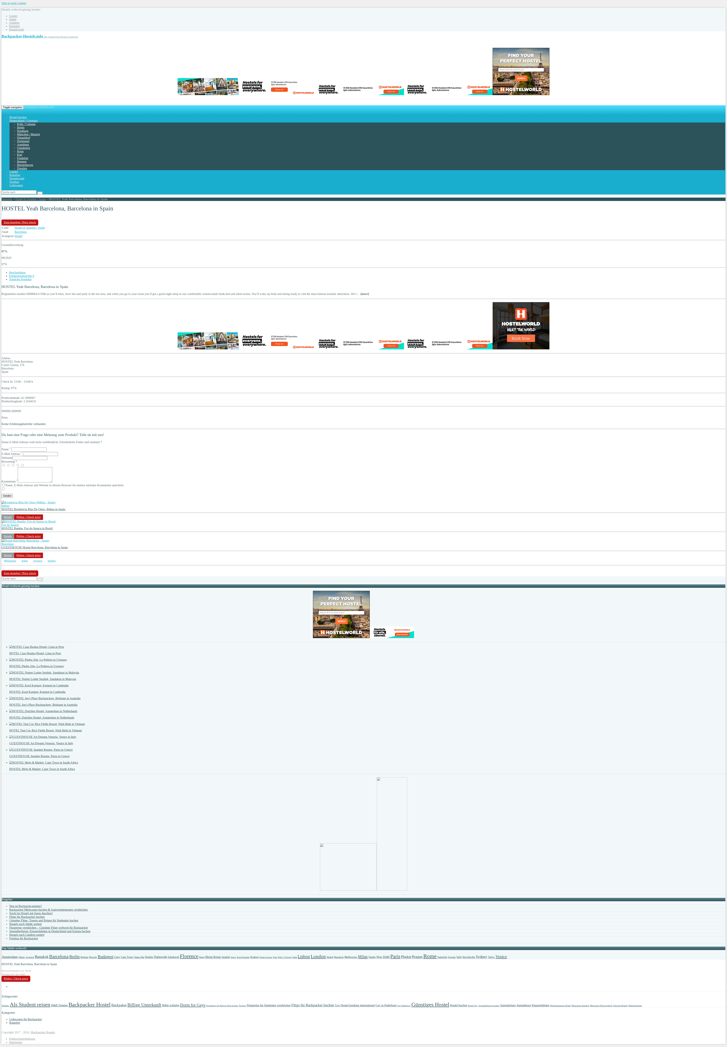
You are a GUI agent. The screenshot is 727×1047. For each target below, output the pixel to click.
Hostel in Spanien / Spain (30, 199)
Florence (189, 956)
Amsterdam (10, 957)
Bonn (20, 151)
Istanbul (226, 957)
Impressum (15, 1042)
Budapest (105, 956)
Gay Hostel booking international (355, 1005)
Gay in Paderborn (386, 1005)
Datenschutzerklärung (22, 1038)
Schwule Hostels (620, 1006)
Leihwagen (16, 185)
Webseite (7, 457)
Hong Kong (213, 957)
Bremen (22, 161)
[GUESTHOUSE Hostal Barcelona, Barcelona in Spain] (25, 540)
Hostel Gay (473, 1006)
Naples (372, 957)
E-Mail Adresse (12, 453)
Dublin (149, 957)
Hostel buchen (18, 117)
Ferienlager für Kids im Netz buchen (222, 1006)
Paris (395, 956)
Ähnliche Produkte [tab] (20, 279)
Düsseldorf (23, 137)
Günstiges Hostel (430, 1004)
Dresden (22, 168)
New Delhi (383, 957)
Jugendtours (523, 1005)
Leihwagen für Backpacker (25, 1019)
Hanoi (201, 957)
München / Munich (28, 134)
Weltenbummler (635, 1006)
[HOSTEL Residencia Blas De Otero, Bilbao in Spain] (28, 502)
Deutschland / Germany (23, 120)
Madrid (330, 957)
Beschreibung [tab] (17, 272)
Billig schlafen (170, 1005)
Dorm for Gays (192, 1005)
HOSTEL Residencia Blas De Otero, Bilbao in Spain (34, 509)
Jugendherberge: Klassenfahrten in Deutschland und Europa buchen (49, 931)
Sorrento (452, 957)
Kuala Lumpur (266, 957)
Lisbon (304, 956)
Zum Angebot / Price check (20, 222)
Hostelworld (16, 29)
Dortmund (23, 141)
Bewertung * (9, 461)
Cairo (117, 957)
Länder (13, 16)
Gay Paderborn (404, 1006)
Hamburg (22, 131)
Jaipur (233, 957)
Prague (417, 957)
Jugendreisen (508, 1005)
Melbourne (350, 957)
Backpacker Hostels (43, 1032)
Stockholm (468, 957)
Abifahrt (5, 1006)
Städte (12, 19)
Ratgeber (14, 26)
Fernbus (14, 182)
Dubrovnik (160, 957)
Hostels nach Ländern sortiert (26, 934)
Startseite (7, 199)
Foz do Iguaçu (10, 525)
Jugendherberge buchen (488, 1006)
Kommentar (10, 481)
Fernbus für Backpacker (23, 938)
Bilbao (5, 505)
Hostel (18, 236)
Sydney (481, 957)
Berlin (20, 127)
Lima (294, 957)
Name (6, 449)
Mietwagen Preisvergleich (601, 1006)
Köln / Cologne (26, 124)
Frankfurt (22, 158)
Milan (363, 957)
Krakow (254, 957)
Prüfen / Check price (28, 517)
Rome (430, 956)
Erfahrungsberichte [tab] (21, 276)
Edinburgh (173, 957)
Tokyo (491, 957)
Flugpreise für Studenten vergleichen (269, 1005)
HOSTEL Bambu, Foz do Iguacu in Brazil (27, 528)
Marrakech (339, 957)
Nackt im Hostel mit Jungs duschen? (31, 913)
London (318, 956)
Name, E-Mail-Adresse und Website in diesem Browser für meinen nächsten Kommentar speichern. (64, 485)
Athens (21, 957)
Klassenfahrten (540, 1005)
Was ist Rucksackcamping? (25, 906)
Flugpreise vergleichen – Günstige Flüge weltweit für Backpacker (48, 927)
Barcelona (21, 231)
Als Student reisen (30, 1004)
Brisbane (84, 957)
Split (459, 957)
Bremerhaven (25, 165)
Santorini (442, 957)
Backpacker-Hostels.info (39, 107)
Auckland (30, 957)
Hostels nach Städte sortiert (25, 924)
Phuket (406, 957)
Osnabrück (23, 148)
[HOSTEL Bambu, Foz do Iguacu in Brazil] (28, 521)
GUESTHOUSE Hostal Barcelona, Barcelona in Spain (35, 547)
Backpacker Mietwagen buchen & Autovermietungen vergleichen (48, 909)
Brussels (93, 957)
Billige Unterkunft (144, 1004)
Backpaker (119, 1005)
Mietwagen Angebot (580, 1006)
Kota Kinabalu (243, 957)
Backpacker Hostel (90, 1004)
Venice (501, 956)
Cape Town (127, 957)
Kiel (19, 154)
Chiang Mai (139, 957)
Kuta (275, 957)
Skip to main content (14, 3)
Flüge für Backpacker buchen (27, 916)
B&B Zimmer (59, 1005)
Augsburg (23, 144)
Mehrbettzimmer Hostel (560, 1006)
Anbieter (14, 22)
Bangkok (41, 957)
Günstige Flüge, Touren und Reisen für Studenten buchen (43, 920)
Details (8, 517)
